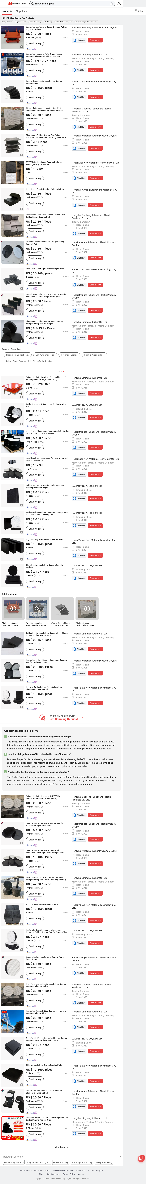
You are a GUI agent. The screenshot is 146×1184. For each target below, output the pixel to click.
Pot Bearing (48, 22)
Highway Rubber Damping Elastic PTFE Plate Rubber (47, 513)
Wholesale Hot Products (63, 1170)
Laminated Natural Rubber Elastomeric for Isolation (46, 661)
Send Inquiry (35, 43)
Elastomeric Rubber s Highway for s (44, 322)
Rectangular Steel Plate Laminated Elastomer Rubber (45, 216)
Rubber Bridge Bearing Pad (64, 22)
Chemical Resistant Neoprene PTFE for (47, 1118)
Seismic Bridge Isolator (92, 354)
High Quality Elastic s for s (45, 189)
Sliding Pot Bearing (104, 1162)
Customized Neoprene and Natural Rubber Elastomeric (44, 1091)
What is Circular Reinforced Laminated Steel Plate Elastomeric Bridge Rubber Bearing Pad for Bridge (86, 624)
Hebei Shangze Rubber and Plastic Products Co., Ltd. (94, 244)
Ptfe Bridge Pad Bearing (82, 1162)
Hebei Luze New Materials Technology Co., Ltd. (95, 162)
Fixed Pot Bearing (60, 1162)
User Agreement (54, 1174)
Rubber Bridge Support (14, 361)
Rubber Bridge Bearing (14, 1162)
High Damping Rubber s (44, 539)
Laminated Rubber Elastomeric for (46, 1012)
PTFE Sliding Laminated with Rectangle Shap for (44, 163)
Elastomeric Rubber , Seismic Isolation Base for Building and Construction (46, 136)
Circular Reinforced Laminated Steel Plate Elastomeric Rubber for (45, 109)
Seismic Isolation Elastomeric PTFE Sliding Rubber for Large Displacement (44, 797)
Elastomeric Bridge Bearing (16, 354)
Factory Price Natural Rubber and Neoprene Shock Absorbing (46, 878)
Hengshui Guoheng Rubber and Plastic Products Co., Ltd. (91, 110)
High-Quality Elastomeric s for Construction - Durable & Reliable (47, 432)
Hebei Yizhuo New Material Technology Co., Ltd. (94, 83)
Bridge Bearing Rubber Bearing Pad (86, 22)
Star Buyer (80, 1170)
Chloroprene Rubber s (44, 1065)
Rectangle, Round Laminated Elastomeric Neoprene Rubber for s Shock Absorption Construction (47, 931)
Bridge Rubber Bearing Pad (38, 1162)
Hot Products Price (42, 1170)
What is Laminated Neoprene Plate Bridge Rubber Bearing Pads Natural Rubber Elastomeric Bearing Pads (37, 624)
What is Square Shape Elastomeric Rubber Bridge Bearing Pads (60, 624)
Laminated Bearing (35, 22)
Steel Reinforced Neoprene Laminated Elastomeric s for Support (45, 851)
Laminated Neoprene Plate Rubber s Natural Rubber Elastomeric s (44, 55)
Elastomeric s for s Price (45, 269)
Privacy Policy (69, 1174)
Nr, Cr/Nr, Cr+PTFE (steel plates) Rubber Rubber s (46, 1039)
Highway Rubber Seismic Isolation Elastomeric (44, 688)
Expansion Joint (21, 22)
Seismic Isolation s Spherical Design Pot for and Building (47, 378)
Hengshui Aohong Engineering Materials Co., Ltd (94, 191)
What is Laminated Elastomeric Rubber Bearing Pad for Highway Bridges (12, 624)
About (41, 1174)
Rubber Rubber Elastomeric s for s (45, 486)
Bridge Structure (7, 22)
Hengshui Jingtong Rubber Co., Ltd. (89, 54)
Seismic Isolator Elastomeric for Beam (45, 958)
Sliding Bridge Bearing (40, 361)
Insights (99, 1170)
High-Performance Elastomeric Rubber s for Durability (46, 985)
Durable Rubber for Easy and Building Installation (47, 459)
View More (60, 1147)
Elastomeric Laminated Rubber (46, 405)
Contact (80, 1174)
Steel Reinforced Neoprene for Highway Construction (44, 824)
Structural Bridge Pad (43, 354)
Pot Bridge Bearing (67, 354)
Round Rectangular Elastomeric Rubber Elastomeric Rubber (46, 295)
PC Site (91, 1170)
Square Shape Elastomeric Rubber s (44, 82)
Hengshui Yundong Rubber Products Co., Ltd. (94, 27)
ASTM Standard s (42, 904)
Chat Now (81, 40)
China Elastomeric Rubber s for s (45, 566)
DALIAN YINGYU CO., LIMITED (87, 404)
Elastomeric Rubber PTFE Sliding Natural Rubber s (47, 634)
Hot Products (26, 1170)
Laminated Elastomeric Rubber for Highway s (46, 28)
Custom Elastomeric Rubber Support (45, 243)
